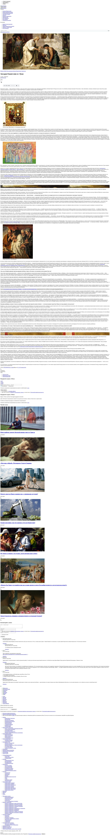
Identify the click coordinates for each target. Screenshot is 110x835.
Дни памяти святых (9, 730)
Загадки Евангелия (6, 376)
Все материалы (6, 18)
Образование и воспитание (8, 751)
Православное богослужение (8, 26)
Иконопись (7, 774)
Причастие (7, 816)
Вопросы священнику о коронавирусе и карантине (15, 808)
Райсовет (4, 25)
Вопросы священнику (7, 16)
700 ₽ (1, 381)
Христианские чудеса (9, 757)
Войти (8, 32)
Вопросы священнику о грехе (11, 807)
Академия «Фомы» (6, 14)
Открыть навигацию (6, 1)
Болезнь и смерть (8, 765)
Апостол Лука (5, 374)
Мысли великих (8, 780)
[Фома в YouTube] (5, 692)
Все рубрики (5, 19)
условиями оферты (12, 391)
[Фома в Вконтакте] (5, 688)
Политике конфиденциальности (35, 833)
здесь (28, 387)
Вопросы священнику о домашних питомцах (14, 806)
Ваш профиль (5, 2)
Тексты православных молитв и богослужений (12, 828)
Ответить (4, 643)
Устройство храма (8, 740)
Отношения (5, 749)
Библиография (8, 726)
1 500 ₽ (1, 382)
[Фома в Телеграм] (5, 690)
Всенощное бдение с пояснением (11, 824)
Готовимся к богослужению (8, 822)
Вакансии (5, 701)
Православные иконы (7, 733)
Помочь (4, 5)
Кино (6, 777)
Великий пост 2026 (9, 798)
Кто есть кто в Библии (9, 720)
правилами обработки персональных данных (27, 711)
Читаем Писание (8, 723)
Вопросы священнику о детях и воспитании (13, 805)
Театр (6, 778)
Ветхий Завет (7, 719)
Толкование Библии (9, 724)
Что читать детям (8, 746)
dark (3, 77)
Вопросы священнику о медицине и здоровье (14, 812)
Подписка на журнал (7, 20)
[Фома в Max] (4, 694)
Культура (4, 771)
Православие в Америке (10, 782)
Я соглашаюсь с (9, 391)
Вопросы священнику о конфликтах (12, 809)
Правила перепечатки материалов (9, 714)
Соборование (7, 820)
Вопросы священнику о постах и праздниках (14, 732)
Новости (4, 15)
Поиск (4, 3)
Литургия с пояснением (9, 823)
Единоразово (4, 386)
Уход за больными (8, 766)
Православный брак (9, 769)
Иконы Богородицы (9, 734)
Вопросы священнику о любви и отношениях (14, 811)
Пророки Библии (8, 722)
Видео (4, 794)
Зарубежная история (9, 763)
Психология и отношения (8, 13)
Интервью (5, 791)
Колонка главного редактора (8, 750)
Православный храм (7, 738)
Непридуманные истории (8, 12)
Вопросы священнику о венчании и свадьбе (13, 804)
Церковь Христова (6, 825)
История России (8, 762)
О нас (4, 696)
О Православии (8, 758)
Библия (14, 71)
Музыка (6, 775)
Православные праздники (8, 727)
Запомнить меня (5, 634)
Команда (4, 700)
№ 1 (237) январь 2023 (21, 367)
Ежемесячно (11, 386)
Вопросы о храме (8, 813)
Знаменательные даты (9, 760)
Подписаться (14, 709)
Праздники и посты (6, 796)
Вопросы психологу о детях (10, 748)
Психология (5, 764)
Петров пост (7, 800)
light (1, 77)
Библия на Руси (8, 725)
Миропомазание (8, 819)
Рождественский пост (9, 797)
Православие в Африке (9, 783)
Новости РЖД (5, 753)
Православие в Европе (9, 786)
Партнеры (5, 702)
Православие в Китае (9, 790)
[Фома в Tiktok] (4, 691)
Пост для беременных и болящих (11, 801)
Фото (4, 793)
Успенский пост (8, 799)
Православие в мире (7, 781)
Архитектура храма (9, 739)
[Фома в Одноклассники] (6, 689)
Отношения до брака (9, 768)
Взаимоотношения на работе (10, 770)
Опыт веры (7, 756)
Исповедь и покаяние (9, 817)
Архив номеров (6, 703)
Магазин (4, 697)
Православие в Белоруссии (10, 784)
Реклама (4, 698)
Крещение (7, 815)
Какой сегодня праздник (7, 24)
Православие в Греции (9, 785)
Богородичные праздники (10, 731)
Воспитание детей (6, 741)
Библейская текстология (10, 721)
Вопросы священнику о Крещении (12, 810)
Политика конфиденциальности (9, 713)
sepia (5, 77)
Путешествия (5, 752)
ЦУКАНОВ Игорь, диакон (8, 367)
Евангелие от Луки (6, 375)
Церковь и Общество (7, 827)
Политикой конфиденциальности (37, 392)
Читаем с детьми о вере (7, 27)
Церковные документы (7, 826)
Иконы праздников (8, 735)
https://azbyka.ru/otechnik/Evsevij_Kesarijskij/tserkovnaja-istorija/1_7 (15, 654)
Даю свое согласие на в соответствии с (23, 392)
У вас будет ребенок (9, 747)
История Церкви (8, 761)
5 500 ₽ (1, 383)
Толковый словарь (8, 779)
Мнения (4, 792)
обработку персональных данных (17, 392)
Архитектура (7, 772)
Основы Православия (7, 11)
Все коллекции (6, 28)
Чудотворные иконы (9, 737)
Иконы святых (8, 736)
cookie (13, 715)
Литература (7, 773)
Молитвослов (5, 17)
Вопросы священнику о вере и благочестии (13, 803)
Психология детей (8, 767)
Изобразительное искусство (10, 776)
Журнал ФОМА (3, 71)
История (4, 759)
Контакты (5, 699)
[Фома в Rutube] (4, 693)
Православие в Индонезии (10, 789)
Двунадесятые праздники (10, 729)
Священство (7, 821)
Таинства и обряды (6, 814)
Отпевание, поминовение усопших (12, 818)
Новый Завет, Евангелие (21, 71)
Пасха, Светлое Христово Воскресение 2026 (13, 728)
